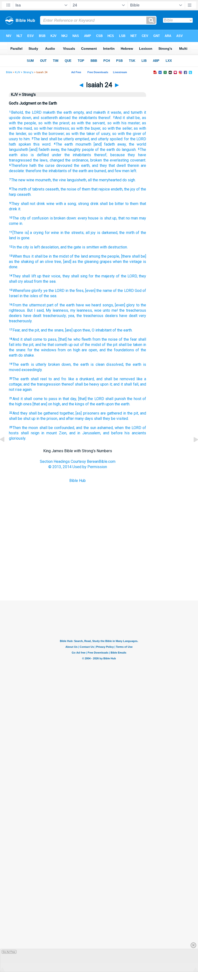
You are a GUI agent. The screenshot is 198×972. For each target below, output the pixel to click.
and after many (71, 418)
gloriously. (17, 438)
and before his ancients (124, 433)
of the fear (128, 339)
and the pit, (30, 330)
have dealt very (132, 315)
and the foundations (116, 350)
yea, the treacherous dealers (93, 315)
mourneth (83, 144)
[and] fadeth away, (110, 144)
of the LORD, (127, 276)
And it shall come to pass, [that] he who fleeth (52, 339)
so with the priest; (54, 123)
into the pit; (24, 344)
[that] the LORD (91, 398)
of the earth (105, 149)
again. (27, 389)
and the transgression (41, 384)
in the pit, (131, 413)
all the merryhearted (104, 180)
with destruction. (114, 247)
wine (50, 203)
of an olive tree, (48, 261)
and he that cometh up (54, 344)
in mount (49, 433)
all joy (91, 232)
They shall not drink (28, 203)
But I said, (36, 310)
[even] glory (125, 305)
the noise (68, 189)
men (125, 171)
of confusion (38, 218)
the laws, (41, 160)
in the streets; (72, 232)
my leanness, (81, 310)
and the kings (73, 404)
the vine (59, 180)
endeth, (117, 189)
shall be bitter (112, 203)
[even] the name (98, 290)
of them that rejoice (93, 189)
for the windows (42, 350)
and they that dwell (109, 165)
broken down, (59, 364)
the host (134, 398)
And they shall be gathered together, (43, 413)
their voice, (51, 276)
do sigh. (129, 180)
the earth (81, 364)
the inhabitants (84, 117)
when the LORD (128, 427)
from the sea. (45, 281)
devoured (64, 165)
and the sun (86, 427)
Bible (9, 72)
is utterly (38, 364)
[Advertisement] (99, 576)
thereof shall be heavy (80, 384)
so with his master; (124, 123)
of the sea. (48, 296)
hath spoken (20, 144)
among (94, 256)
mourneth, (43, 180)
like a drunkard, (81, 379)
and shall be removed (115, 379)
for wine (52, 232)
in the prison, (47, 418)
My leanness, (57, 310)
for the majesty (102, 276)
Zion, (63, 433)
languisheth (18, 149)
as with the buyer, (86, 128)
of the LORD (123, 290)
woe (97, 310)
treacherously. (20, 321)
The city (19, 218)
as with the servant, (88, 123)
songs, (108, 305)
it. (19, 209)
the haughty (71, 149)
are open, (90, 350)
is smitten (90, 247)
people (88, 149)
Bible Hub (77, 480)
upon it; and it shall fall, (119, 384)
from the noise (105, 339)
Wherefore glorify (27, 290)
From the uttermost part (33, 305)
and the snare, (52, 330)
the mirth (126, 232)
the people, (110, 256)
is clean (97, 364)
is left (35, 247)
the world (137, 144)
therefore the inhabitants (46, 171)
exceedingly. (31, 369)
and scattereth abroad (52, 117)
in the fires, (74, 290)
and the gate (70, 247)
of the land (79, 256)
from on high (69, 350)
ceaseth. (24, 194)
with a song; (66, 203)
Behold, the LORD (26, 112)
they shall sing (75, 276)
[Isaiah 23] (6, 450)
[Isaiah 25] (192, 450)
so (114, 133)
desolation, (50, 247)
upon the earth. (118, 404)
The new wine (22, 180)
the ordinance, (77, 160)
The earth (64, 144)
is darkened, (107, 232)
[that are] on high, (47, 404)
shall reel (39, 379)
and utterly (99, 139)
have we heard (88, 305)
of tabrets (36, 189)
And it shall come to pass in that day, (45, 398)
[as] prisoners (87, 413)
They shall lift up (27, 276)
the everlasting (116, 160)
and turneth (132, 112)
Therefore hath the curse (33, 165)
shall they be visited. (111, 418)
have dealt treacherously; (45, 315)
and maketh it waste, (104, 112)
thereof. (104, 117)
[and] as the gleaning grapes (87, 261)
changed (57, 160)
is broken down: (63, 218)
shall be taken (130, 344)
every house (88, 218)
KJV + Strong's (24, 72)
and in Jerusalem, (85, 433)
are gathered (111, 413)
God (138, 290)
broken (96, 160)
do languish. (126, 149)
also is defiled (35, 155)
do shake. (26, 355)
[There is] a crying (28, 232)
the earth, (82, 165)
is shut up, (108, 218)
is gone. (23, 238)
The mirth (19, 189)
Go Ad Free (9, 952)
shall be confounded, (57, 427)
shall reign (30, 433)
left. (133, 171)
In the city (21, 247)
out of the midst (87, 344)
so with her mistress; (52, 128)
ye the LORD (54, 290)
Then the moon (25, 427)
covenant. (138, 160)
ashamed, (105, 427)
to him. (24, 139)
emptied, (82, 139)
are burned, (97, 171)
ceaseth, (52, 189)
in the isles (29, 296)
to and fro (57, 379)
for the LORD (135, 139)
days (89, 418)
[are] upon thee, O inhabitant (88, 330)
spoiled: (116, 139)
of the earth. (123, 330)
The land (41, 139)
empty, (79, 112)
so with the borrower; (46, 133)
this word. (42, 144)
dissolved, (115, 364)
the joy (129, 189)
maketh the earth (57, 112)
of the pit (109, 344)
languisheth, (77, 180)
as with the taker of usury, (88, 133)
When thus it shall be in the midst (41, 256)
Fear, (17, 330)
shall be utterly (61, 139)
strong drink (88, 203)
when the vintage (127, 261)
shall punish (115, 398)
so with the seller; (117, 128)
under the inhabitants (71, 155)
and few (114, 171)
